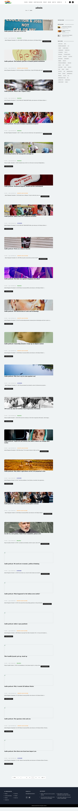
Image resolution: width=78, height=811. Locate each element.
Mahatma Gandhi (70, 71)
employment (60, 58)
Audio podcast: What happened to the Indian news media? (22, 594)
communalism (60, 50)
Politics (26, 2)
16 (29, 777)
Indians (67, 69)
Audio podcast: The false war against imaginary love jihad (22, 279)
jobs (64, 71)
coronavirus (60, 52)
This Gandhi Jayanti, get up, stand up (15, 656)
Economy (30, 2)
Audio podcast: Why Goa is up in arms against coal (19, 376)
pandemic (59, 75)
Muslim (59, 73)
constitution (67, 50)
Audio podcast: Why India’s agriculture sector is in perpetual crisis (24, 471)
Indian (63, 69)
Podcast (45, 2)
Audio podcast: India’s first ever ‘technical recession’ (20, 216)
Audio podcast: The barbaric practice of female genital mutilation (24, 61)
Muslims (64, 73)
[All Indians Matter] (8, 2)
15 (26, 777)
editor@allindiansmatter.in (30, 793)
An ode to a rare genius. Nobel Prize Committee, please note (22, 533)
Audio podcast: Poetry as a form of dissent (17, 248)
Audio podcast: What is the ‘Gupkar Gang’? (17, 91)
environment (66, 58)
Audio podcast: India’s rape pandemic (16, 624)
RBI (68, 75)
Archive (49, 2)
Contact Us (59, 2)
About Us (54, 2)
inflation (60, 71)
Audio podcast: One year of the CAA (15, 31)
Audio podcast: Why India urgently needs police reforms (21, 503)
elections (70, 56)
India (59, 69)
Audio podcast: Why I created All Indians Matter (19, 686)
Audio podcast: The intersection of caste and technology (21, 311)
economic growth (67, 54)
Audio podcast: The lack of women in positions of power (21, 123)
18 (35, 777)
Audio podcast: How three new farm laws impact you (20, 751)
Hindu (65, 67)
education (65, 56)
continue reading (47, 41)
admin (6, 68)
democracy (60, 54)
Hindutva (69, 67)
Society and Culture (38, 2)
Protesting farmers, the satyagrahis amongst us (18, 154)
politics (64, 75)
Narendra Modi (69, 73)
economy (59, 56)
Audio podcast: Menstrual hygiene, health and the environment (23, 186)
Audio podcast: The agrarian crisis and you (17, 719)
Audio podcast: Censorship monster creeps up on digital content (24, 343)
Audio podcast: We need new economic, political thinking (21, 563)
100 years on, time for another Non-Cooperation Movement (22, 408)
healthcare (60, 67)
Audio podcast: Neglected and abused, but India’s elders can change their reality (27, 441)
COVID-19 (65, 52)
